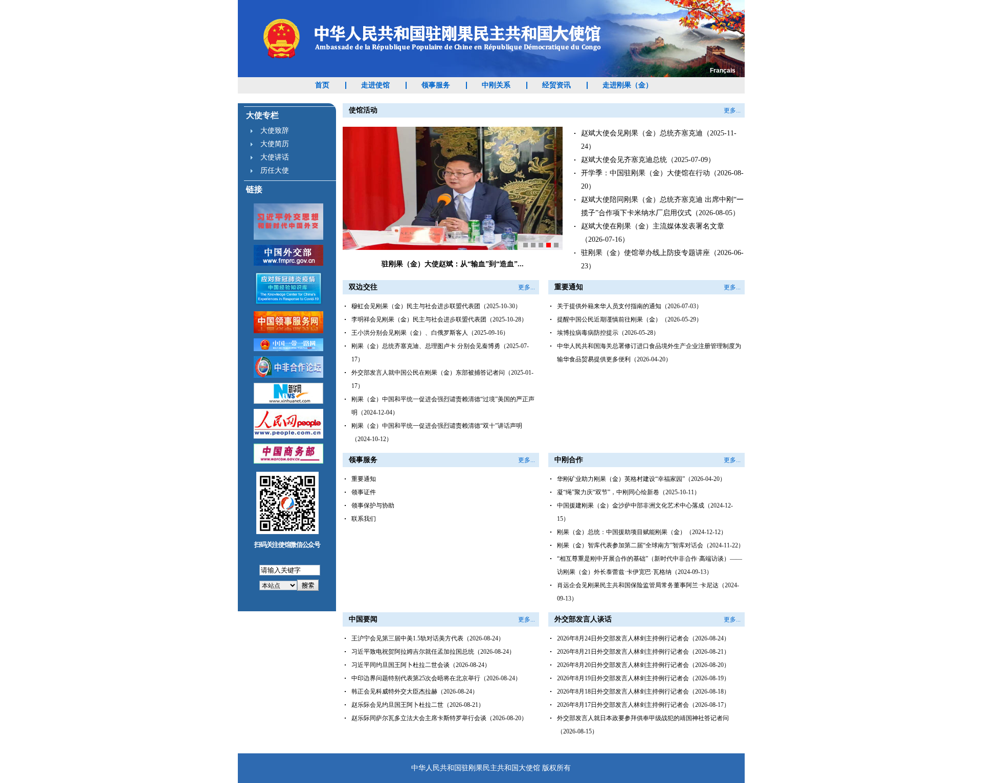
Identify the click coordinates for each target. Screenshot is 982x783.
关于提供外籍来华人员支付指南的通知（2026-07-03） (629, 306)
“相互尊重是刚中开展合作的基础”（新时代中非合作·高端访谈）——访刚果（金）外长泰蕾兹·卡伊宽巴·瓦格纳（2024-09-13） (649, 565)
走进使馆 (375, 85)
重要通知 (363, 478)
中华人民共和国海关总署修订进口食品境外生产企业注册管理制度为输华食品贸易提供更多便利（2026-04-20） (649, 352)
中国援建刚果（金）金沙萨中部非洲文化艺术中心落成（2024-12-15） (645, 512)
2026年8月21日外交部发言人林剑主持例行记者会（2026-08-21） (643, 651)
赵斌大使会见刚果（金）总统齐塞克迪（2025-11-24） (658, 139)
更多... (732, 110)
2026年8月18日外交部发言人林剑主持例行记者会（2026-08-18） (643, 691)
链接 (254, 189)
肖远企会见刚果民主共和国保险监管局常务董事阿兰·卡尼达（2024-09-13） (648, 592)
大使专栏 (262, 115)
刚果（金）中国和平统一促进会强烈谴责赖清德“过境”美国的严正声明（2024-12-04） (442, 406)
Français (722, 70)
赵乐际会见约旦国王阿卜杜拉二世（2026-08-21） (417, 704)
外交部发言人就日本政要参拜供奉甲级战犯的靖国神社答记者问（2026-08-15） (643, 725)
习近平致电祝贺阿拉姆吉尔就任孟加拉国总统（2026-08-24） (433, 651)
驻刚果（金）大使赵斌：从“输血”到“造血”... (453, 264)
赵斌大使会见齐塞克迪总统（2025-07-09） (648, 160)
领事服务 (435, 85)
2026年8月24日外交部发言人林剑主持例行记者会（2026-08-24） (643, 638)
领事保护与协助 (372, 505)
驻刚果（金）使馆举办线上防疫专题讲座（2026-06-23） (662, 259)
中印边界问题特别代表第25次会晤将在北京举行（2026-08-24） (436, 678)
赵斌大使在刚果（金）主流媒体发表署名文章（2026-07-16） (652, 232)
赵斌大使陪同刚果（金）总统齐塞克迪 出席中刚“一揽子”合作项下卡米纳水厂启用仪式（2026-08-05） (662, 206)
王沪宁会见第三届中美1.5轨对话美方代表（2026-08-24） (427, 638)
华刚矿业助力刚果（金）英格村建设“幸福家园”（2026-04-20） (641, 478)
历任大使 (274, 170)
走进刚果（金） (627, 85)
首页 (322, 85)
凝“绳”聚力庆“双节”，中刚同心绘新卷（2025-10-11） (628, 492)
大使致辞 (274, 130)
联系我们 (363, 518)
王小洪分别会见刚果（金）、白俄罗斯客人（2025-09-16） (430, 332)
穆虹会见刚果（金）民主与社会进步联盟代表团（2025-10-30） (436, 306)
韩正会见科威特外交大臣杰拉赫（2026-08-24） (414, 691)
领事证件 (363, 492)
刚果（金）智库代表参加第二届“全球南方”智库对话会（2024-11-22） (650, 545)
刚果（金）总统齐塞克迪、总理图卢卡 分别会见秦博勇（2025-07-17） (440, 352)
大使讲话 (274, 157)
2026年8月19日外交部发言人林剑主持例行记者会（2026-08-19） (643, 678)
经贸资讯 (556, 85)
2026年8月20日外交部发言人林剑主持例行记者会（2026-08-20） (643, 665)
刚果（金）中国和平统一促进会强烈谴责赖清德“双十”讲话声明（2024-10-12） (436, 432)
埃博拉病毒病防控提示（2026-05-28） (608, 332)
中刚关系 (496, 85)
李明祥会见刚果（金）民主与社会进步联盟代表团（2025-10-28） (439, 319)
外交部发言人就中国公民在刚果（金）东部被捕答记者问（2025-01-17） (442, 379)
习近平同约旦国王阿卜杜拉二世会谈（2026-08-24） (420, 665)
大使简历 (274, 144)
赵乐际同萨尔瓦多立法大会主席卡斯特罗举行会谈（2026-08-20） (439, 718)
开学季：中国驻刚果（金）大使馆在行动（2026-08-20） (662, 179)
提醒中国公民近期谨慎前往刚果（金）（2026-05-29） (629, 319)
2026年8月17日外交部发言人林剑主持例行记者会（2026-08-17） (643, 704)
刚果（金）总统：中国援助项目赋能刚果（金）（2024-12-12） (642, 532)
